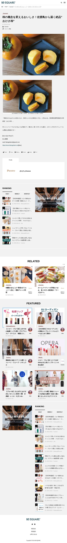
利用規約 (33, 531)
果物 (10, 28)
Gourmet (6, 26)
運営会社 (33, 528)
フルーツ (6, 28)
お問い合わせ (33, 534)
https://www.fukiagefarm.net (10, 145)
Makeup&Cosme (25, 203)
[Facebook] (34, 524)
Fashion (23, 213)
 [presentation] (64, 264)
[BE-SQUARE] (9, 2)
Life (22, 223)
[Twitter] (32, 524)
